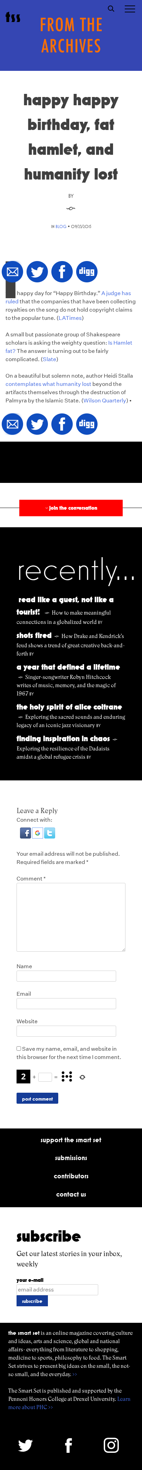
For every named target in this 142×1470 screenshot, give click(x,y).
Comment (31, 878)
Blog (61, 226)
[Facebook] (62, 272)
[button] (26, 836)
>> (74, 1374)
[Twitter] (37, 272)
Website (27, 1021)
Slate (49, 359)
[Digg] (86, 272)
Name (24, 966)
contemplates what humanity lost (48, 384)
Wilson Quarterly (104, 400)
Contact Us (71, 1194)
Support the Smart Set (71, 1139)
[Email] (12, 272)
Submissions (71, 1157)
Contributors (71, 1175)
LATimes (70, 318)
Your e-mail (30, 1280)
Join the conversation (70, 508)
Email (24, 994)
